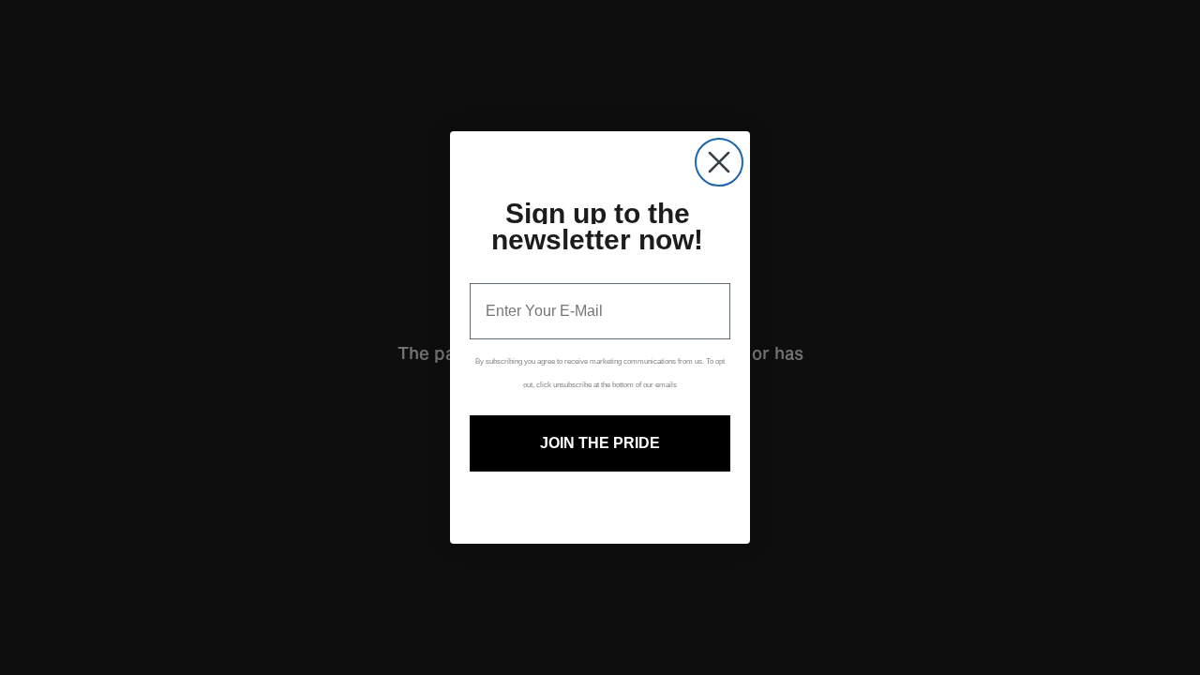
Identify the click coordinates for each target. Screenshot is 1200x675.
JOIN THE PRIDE (600, 443)
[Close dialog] (719, 162)
